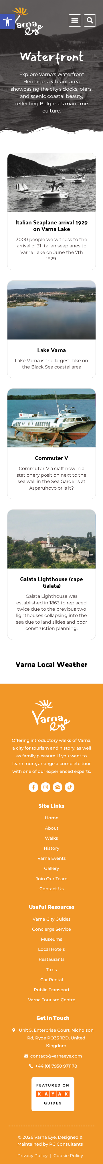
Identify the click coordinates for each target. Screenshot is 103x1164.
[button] (75, 20)
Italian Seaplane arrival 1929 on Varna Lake (51, 225)
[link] (7, 21)
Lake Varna (51, 349)
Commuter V (51, 457)
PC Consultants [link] (66, 1144)
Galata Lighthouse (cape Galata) (51, 582)
